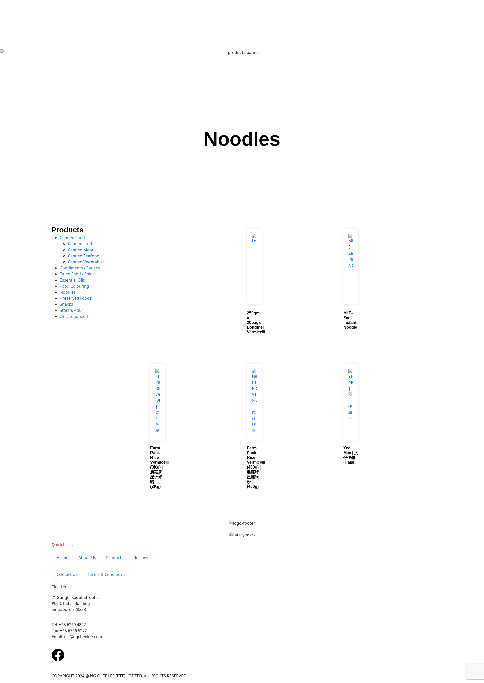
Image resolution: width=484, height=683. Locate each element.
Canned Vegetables (86, 262)
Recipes (141, 558)
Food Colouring (74, 286)
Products (115, 558)
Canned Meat (80, 250)
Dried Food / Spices (78, 274)
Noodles (242, 139)
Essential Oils (72, 280)
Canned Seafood (83, 256)
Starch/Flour (71, 310)
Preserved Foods (76, 298)
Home (62, 558)
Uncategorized (74, 316)
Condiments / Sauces (80, 268)
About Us (87, 558)
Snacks (66, 304)
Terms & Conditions (106, 574)
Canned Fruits (81, 243)
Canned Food (72, 237)
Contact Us (67, 574)
